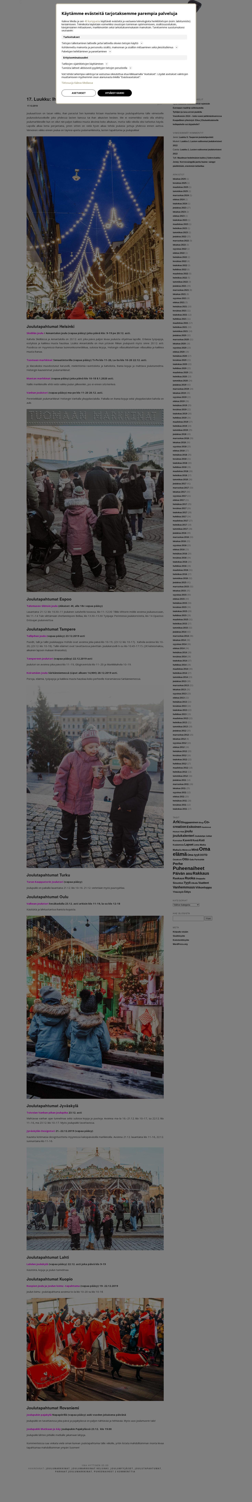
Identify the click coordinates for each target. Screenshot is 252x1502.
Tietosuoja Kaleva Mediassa (77, 82)
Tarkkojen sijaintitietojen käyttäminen (82, 63)
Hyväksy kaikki (114, 93)
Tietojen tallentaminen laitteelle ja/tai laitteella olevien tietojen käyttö (100, 43)
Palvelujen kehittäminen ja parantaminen (84, 51)
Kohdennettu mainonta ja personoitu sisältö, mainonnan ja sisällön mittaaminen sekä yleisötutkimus (117, 47)
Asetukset (79, 93)
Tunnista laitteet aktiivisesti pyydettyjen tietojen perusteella (94, 67)
